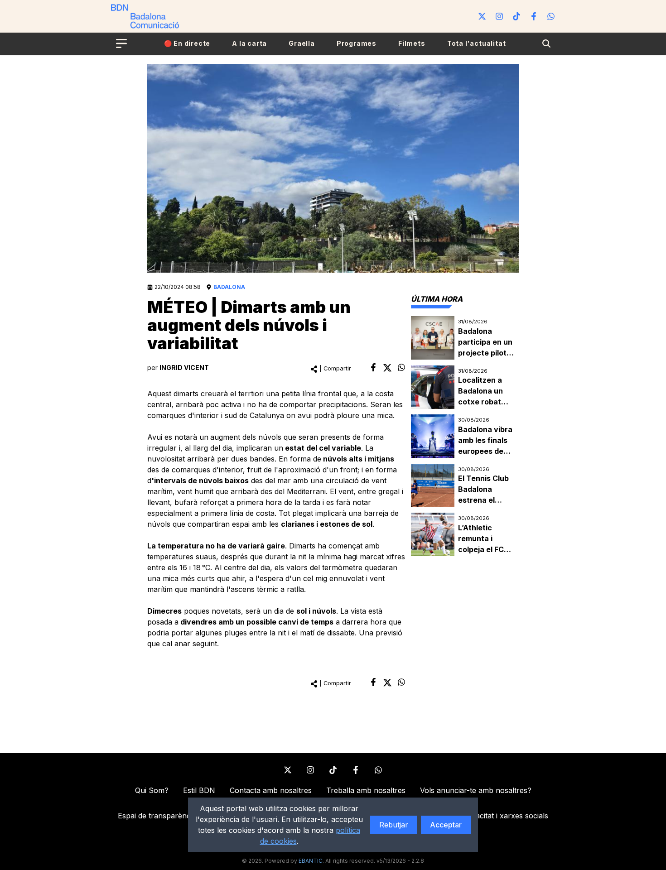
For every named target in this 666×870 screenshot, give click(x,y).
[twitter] (387, 367)
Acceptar (446, 824)
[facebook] (373, 367)
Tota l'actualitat (476, 43)
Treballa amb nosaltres (365, 790)
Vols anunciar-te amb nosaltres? (475, 790)
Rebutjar (393, 824)
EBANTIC (311, 860)
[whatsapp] (401, 367)
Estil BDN (199, 790)
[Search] (546, 43)
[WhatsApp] (551, 16)
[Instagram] (499, 16)
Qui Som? (152, 790)
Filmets (411, 43)
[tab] (437, 299)
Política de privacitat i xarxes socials (486, 815)
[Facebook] (534, 16)
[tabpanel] (465, 436)
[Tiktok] (516, 16)
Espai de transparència (157, 815)
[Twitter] (482, 16)
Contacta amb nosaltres (271, 790)
